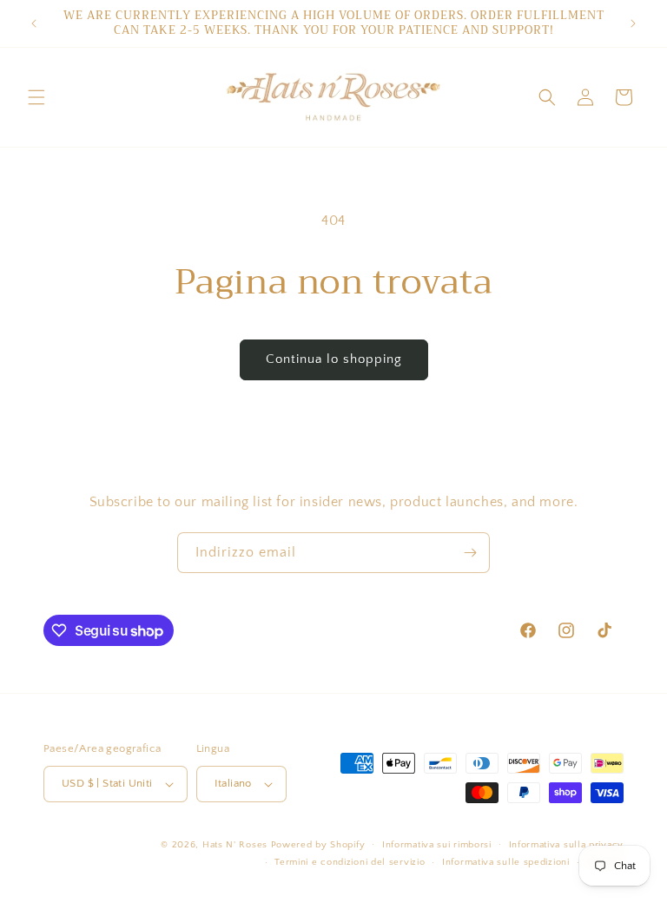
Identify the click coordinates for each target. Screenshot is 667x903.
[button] (36, 97)
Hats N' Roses (234, 845)
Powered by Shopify (318, 845)
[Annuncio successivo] (633, 23)
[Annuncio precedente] (34, 23)
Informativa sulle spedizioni (506, 862)
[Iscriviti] (470, 552)
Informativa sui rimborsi (437, 845)
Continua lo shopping (334, 359)
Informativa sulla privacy (566, 845)
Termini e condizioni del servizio (349, 862)
